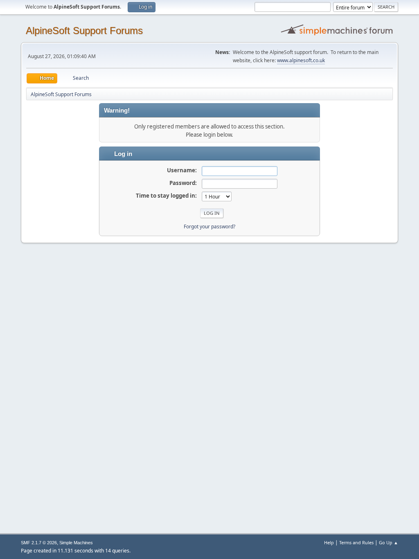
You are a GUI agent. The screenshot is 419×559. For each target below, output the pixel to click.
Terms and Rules (356, 542)
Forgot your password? (209, 226)
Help (329, 542)
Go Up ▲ (388, 542)
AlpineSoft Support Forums (84, 30)
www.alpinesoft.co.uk (301, 60)
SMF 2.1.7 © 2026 (39, 542)
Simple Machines (76, 542)
